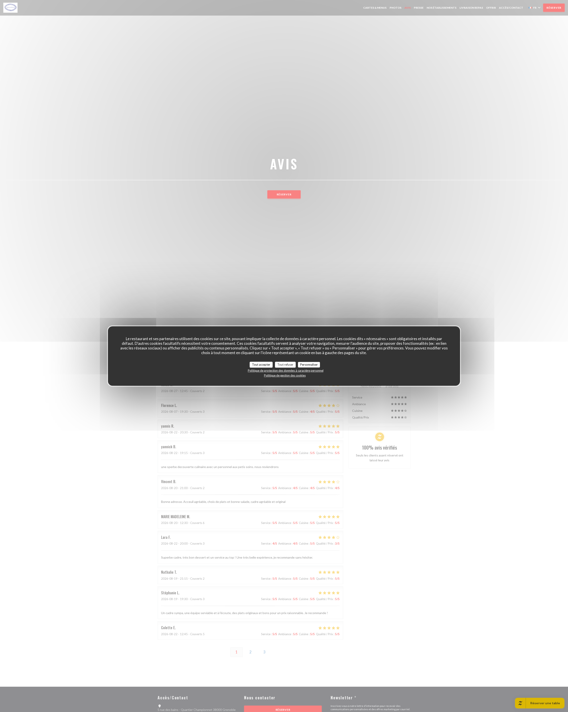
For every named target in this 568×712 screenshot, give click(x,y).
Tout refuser (285, 364)
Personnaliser (309, 364)
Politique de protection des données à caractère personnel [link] (285, 370)
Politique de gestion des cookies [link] (285, 375)
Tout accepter (261, 364)
